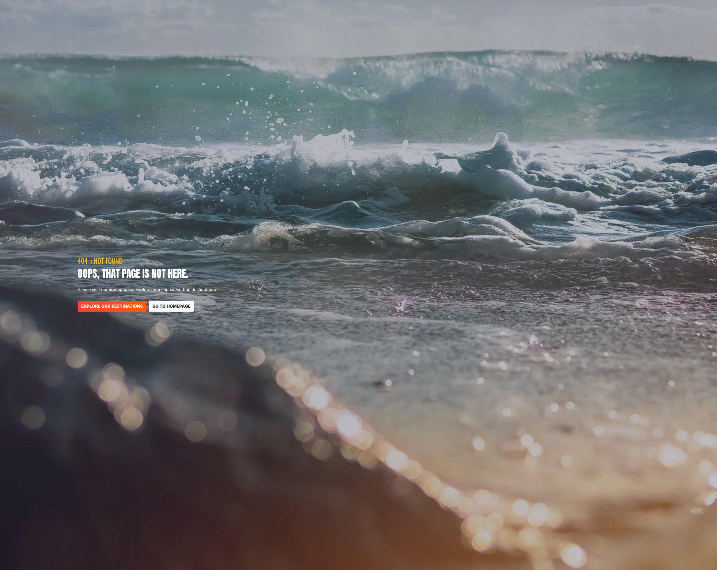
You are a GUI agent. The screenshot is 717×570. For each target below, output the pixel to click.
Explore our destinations (112, 306)
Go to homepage (171, 306)
